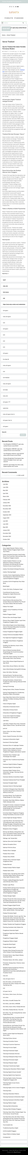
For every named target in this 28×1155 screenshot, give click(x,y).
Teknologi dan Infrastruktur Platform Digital (14, 1069)
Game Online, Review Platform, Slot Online (13, 666)
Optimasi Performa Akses (9, 847)
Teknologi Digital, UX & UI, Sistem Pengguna (14, 1087)
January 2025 (6, 530)
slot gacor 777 (6, 402)
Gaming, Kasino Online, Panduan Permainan (14, 689)
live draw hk (6, 359)
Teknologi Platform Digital (9, 1103)
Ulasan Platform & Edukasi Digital (11, 1134)
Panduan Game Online (8, 870)
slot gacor (5, 310)
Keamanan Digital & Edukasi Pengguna (12, 764)
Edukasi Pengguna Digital (9, 614)
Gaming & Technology (8, 686)
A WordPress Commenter (9, 475)
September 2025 (7, 515)
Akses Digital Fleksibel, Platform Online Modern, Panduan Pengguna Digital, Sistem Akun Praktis (13, 550)
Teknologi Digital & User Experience (12, 1075)
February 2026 (6, 499)
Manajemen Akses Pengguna (10, 829)
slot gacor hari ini (7, 420)
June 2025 (5, 524)
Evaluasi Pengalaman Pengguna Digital (12, 631)
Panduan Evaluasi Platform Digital (11, 867)
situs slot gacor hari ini (9, 414)
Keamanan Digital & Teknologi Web (11, 767)
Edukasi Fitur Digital (8, 606)
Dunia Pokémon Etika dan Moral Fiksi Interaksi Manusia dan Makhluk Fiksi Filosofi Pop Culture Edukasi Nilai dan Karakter (14, 602)
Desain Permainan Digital (9, 597)
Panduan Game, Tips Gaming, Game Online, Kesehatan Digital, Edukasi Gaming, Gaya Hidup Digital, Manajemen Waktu (13, 875)
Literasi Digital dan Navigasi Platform (12, 817)
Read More (4, 273)
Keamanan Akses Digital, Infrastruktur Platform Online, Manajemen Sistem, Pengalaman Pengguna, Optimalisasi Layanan (14, 750)
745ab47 (6, 51)
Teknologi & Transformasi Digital (11, 1066)
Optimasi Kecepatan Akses (10, 844)
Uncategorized (6, 1137)
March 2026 (6, 496)
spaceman (5, 408)
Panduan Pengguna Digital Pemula (11, 905)
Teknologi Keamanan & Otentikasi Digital (13, 1100)
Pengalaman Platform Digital (10, 941)
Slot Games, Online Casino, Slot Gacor (12, 994)
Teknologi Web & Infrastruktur (10, 1106)
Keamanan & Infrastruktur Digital (11, 739)
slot (4, 322)
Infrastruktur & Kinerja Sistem (10, 709)
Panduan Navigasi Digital (9, 896)
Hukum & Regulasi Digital (9, 703)
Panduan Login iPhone (8, 884)
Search (4, 432)
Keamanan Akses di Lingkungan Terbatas (13, 745)
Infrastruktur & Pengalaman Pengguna (12, 713)
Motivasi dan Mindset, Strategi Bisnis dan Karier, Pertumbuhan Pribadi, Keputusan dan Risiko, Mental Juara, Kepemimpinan (14, 833)
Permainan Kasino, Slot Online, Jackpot (13, 960)
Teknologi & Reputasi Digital (10, 1063)
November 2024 (7, 536)
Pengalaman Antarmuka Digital (10, 930)
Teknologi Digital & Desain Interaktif (12, 1072)
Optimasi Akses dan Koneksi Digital (12, 841)
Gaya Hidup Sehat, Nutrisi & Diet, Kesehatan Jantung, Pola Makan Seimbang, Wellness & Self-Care (14, 699)
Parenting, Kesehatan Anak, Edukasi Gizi (13, 927)
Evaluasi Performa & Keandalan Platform (13, 634)
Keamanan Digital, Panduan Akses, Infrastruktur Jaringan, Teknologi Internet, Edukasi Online (13, 772)
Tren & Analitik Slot (8, 1125)
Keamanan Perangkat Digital (10, 783)
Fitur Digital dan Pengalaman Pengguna (12, 637)
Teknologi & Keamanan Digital (10, 1050)
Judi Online (6, 720)
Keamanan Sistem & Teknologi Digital (12, 786)
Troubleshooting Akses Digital (10, 1128)
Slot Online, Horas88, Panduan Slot (11, 1000)
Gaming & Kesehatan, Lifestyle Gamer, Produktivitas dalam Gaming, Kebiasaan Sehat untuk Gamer (14, 681)
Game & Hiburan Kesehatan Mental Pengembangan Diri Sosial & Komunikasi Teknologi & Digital (13, 652)
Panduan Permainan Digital (9, 913)
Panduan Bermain (7, 864)
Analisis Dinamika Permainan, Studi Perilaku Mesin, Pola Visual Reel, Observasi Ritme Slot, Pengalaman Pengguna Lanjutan (14, 556)
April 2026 (5, 493)
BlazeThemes (17, 1152)
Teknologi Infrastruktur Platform (11, 1093)
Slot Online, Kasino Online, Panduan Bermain (14, 1006)
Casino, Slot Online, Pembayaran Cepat (12, 589)
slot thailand (6, 377)
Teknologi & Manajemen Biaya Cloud (12, 1056)
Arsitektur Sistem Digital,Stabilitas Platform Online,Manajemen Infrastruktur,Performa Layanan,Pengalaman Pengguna (14, 577)
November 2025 (7, 508)
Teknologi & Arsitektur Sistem (10, 1041)
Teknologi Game (7, 1090)
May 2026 (5, 490)
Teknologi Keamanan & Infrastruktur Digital (13, 1096)
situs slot (5, 396)
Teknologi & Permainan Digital (10, 1059)
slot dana (5, 389)
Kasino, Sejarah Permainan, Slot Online (12, 736)
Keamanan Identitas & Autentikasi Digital (13, 777)
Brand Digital (6, 586)
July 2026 (5, 484)
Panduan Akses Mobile (8, 856)
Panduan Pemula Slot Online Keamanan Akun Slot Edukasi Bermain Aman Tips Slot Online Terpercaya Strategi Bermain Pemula (14, 900)
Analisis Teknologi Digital (9, 572)
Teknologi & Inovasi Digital (9, 1047)
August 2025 (6, 518)
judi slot (5, 728)
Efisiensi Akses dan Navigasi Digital (12, 617)
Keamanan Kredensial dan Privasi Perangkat (14, 780)
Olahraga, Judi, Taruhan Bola (10, 838)
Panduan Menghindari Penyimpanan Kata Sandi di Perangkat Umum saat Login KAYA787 (12, 1)
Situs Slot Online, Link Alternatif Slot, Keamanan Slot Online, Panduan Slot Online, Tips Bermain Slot (14, 983)
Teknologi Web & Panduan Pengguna (12, 1109)
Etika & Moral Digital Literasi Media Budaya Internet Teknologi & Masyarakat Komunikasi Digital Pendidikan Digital (14, 627)
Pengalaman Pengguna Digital (10, 938)
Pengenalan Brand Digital (9, 944)
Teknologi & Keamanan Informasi (11, 1053)
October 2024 (6, 539)
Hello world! (21, 475)
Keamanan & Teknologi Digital (10, 742)
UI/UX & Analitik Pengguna (9, 1131)
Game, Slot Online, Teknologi (10, 672)
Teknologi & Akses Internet (10, 1038)
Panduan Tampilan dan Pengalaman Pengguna (14, 924)
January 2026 (6, 502)
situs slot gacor (7, 316)
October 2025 (6, 512)
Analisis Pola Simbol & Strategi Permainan (13, 569)
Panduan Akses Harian (8, 853)
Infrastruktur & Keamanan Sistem (11, 706)
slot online (5, 997)
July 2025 (5, 521)
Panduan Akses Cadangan (9, 850)
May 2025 (5, 527)
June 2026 (5, 487)
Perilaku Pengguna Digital (9, 947)
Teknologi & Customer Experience (11, 1044)
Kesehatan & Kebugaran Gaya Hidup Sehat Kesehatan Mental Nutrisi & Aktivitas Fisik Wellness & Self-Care (13, 790)
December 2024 (7, 533)
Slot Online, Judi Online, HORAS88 (11, 1003)
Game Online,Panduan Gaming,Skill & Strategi (14, 669)
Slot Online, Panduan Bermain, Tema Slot (13, 1009)
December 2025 (7, 505)
